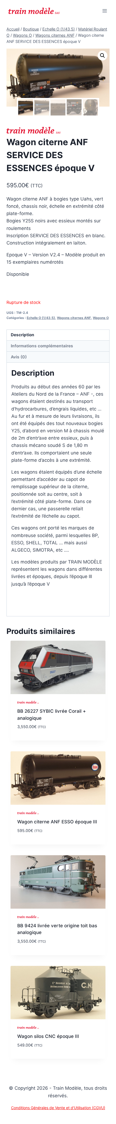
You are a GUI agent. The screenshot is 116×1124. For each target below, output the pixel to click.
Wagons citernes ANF (74, 318)
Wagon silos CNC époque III (48, 1036)
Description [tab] (22, 334)
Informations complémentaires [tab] (42, 345)
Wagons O (101, 318)
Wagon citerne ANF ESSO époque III (57, 821)
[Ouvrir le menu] (105, 10)
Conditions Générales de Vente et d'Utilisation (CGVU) (58, 1107)
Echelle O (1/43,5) (41, 318)
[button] (102, 55)
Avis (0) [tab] (19, 356)
